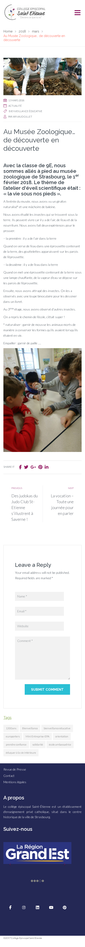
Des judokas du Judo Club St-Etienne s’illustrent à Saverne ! (24, 507)
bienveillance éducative (25, 111)
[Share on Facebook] (20, 467)
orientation (61, 736)
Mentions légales (14, 782)
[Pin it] (40, 467)
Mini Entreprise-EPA (37, 736)
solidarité (37, 744)
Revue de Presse (14, 769)
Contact (9, 776)
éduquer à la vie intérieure (21, 752)
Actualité (15, 105)
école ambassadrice (60, 744)
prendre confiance (16, 744)
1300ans (11, 728)
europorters (13, 736)
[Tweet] (26, 467)
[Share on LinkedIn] (47, 467)
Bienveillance (30, 728)
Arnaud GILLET (22, 116)
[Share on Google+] (33, 467)
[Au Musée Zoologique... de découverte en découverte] (42, 76)
